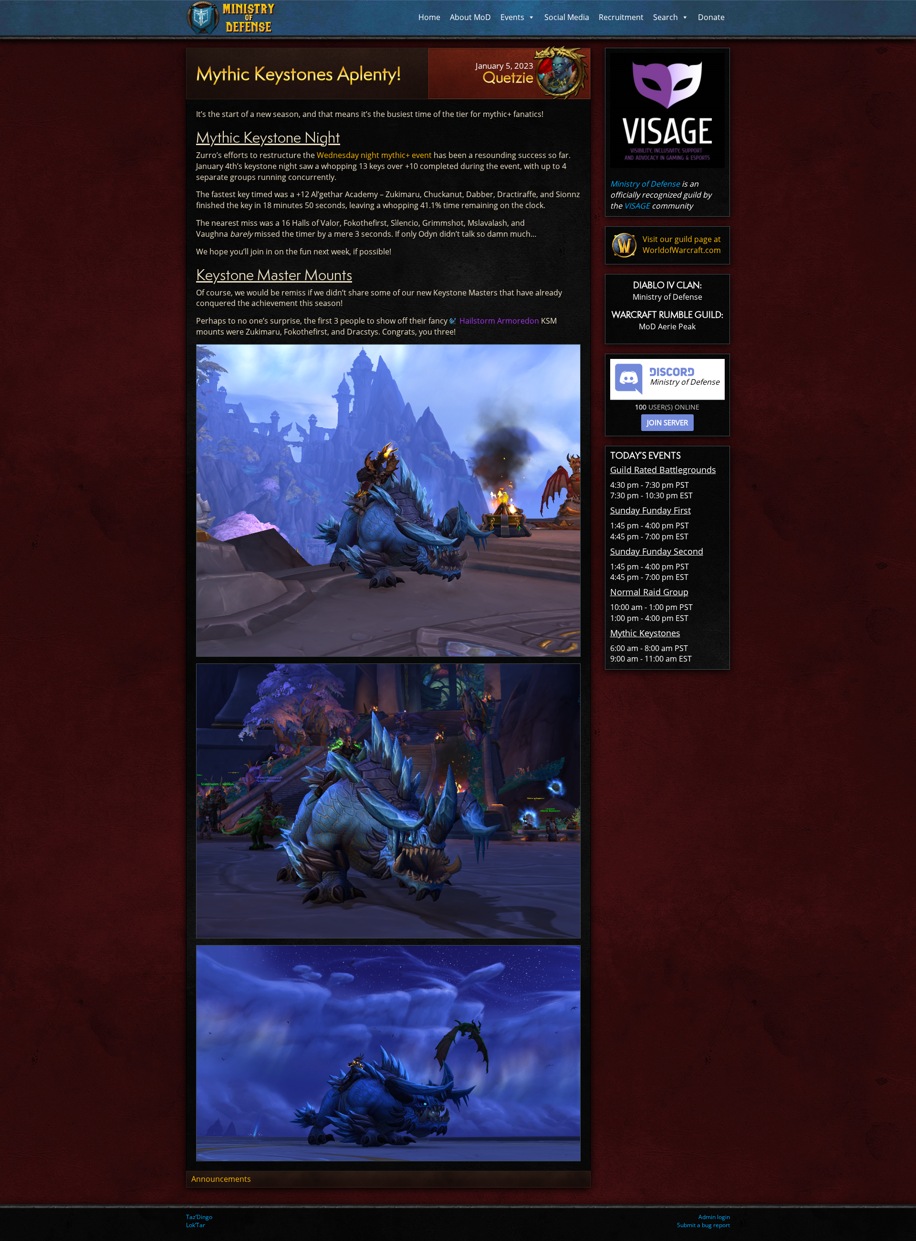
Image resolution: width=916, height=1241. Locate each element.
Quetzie (507, 77)
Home (429, 17)
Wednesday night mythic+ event (374, 155)
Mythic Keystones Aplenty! (298, 74)
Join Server (667, 422)
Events (512, 17)
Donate (711, 17)
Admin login (714, 1217)
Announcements (221, 1179)
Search (665, 17)
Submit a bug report (703, 1225)
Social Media (566, 17)
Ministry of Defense (645, 184)
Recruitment (621, 17)
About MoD (470, 17)
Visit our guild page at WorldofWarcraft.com (682, 244)
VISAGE (637, 205)
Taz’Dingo (199, 1217)
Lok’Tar (195, 1225)
